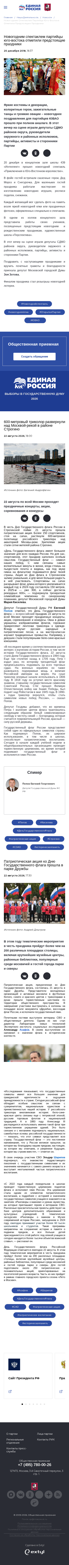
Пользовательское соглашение (35, 1523)
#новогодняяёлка (18, 312)
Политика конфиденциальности (34, 1526)
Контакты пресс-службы (16, 1450)
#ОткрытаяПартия (50, 312)
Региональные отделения (15, 1441)
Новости (47, 17)
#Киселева (46, 822)
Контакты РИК (46, 1439)
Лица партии (45, 1433)
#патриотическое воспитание (35, 1315)
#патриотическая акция (22, 838)
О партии (12, 1433)
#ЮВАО (35, 320)
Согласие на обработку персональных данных (34, 1535)
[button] (22, 1404)
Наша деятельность (28, 17)
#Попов (22, 822)
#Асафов (22, 1290)
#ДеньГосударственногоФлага (34, 830)
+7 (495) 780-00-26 (34, 1464)
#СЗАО (17, 847)
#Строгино (54, 838)
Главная (8, 17)
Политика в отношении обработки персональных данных (34, 1530)
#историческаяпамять (47, 847)
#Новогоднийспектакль (34, 303)
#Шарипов (46, 1290)
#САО (15, 1306)
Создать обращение (34, 356)
